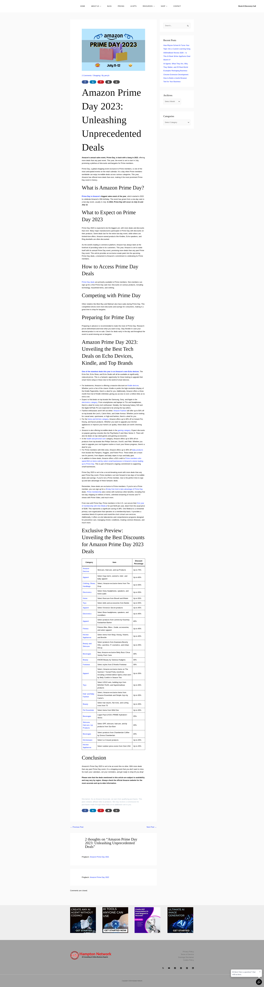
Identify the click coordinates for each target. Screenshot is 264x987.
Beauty (85, 660)
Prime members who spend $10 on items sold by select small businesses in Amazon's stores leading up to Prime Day (112, 461)
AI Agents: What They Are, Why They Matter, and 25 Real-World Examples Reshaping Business (175, 67)
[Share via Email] (108, 82)
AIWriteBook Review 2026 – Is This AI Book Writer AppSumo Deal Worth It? (176, 56)
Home (85, 598)
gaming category (124, 430)
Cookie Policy (188, 960)
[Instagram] (181, 968)
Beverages (87, 654)
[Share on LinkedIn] (93, 82)
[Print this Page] (116, 82)
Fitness (85, 629)
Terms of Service (187, 954)
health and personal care (96, 439)
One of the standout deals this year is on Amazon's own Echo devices (110, 372)
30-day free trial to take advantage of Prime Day (124, 489)
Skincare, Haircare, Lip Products (88, 725)
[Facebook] (175, 968)
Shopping (96, 76)
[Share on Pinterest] (100, 82)
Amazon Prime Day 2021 (99, 857)
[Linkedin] (193, 968)
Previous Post (76, 827)
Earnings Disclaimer (186, 957)
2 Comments (87, 76)
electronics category (89, 402)
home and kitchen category (98, 419)
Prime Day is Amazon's (91, 196)
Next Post (152, 827)
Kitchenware (87, 740)
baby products (137, 450)
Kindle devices (133, 386)
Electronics (87, 592)
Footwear (86, 665)
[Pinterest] (187, 968)
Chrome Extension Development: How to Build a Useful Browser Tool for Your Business (176, 78)
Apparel (86, 577)
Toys (84, 603)
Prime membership (94, 492)
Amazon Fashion (119, 411)
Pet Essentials (88, 710)
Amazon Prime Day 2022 (99, 877)
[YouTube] (169, 968)
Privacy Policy (188, 952)
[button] (98, 6)
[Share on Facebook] (85, 82)
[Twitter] (163, 968)
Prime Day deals (88, 282)
